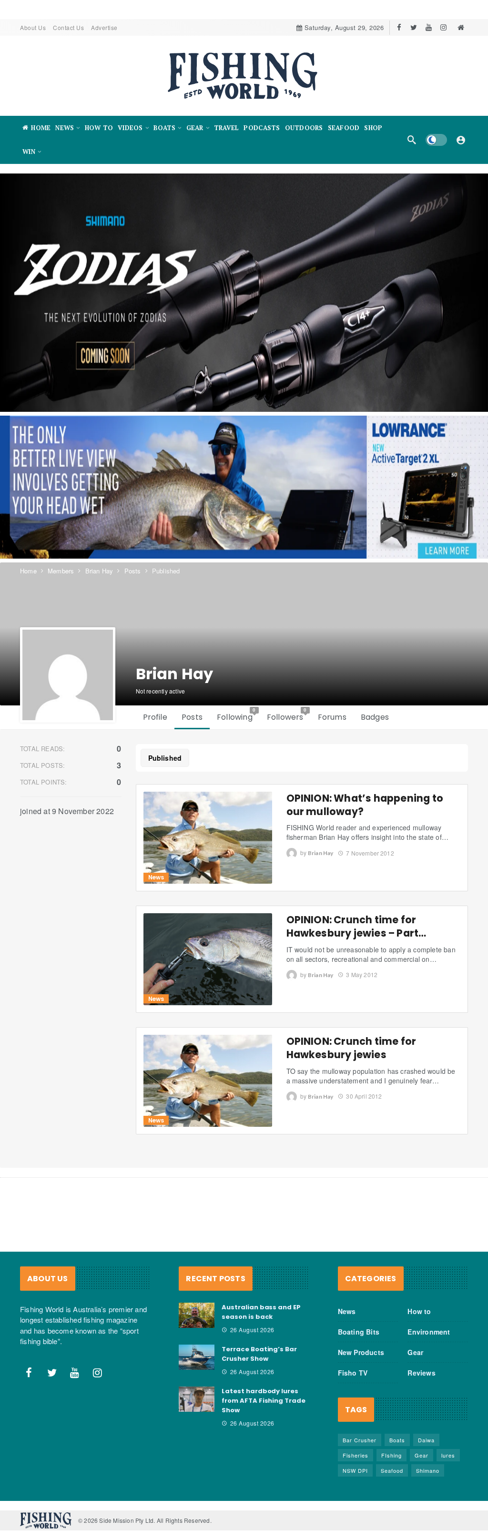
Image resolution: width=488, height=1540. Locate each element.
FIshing (391, 1455)
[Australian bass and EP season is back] (196, 1315)
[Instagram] (443, 27)
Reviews (421, 1372)
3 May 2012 (361, 974)
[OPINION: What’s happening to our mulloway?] (207, 838)
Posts (192, 717)
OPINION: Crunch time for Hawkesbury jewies (351, 1047)
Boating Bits (358, 1331)
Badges (375, 717)
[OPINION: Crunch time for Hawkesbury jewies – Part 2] (207, 959)
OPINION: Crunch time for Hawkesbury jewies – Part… (356, 926)
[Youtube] (429, 27)
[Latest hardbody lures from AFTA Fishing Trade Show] (196, 1399)
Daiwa (426, 1440)
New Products (361, 1352)
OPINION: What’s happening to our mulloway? (365, 804)
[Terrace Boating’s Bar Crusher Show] (196, 1357)
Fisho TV (353, 1372)
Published (165, 758)
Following (236, 715)
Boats (397, 1440)
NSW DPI (355, 1470)
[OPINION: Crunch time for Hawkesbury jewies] (207, 1081)
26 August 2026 (252, 1330)
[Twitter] (414, 27)
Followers (287, 715)
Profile (155, 717)
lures (448, 1455)
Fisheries (355, 1455)
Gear (415, 1352)
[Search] (412, 140)
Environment (428, 1331)
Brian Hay (320, 853)
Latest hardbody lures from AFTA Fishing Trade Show (263, 1401)
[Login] (461, 140)
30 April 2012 (364, 1096)
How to (419, 1311)
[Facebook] (399, 27)
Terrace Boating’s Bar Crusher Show (259, 1354)
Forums (332, 717)
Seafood (392, 1470)
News (156, 877)
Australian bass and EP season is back (261, 1312)
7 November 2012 (370, 853)
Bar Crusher (359, 1440)
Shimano (427, 1470)
